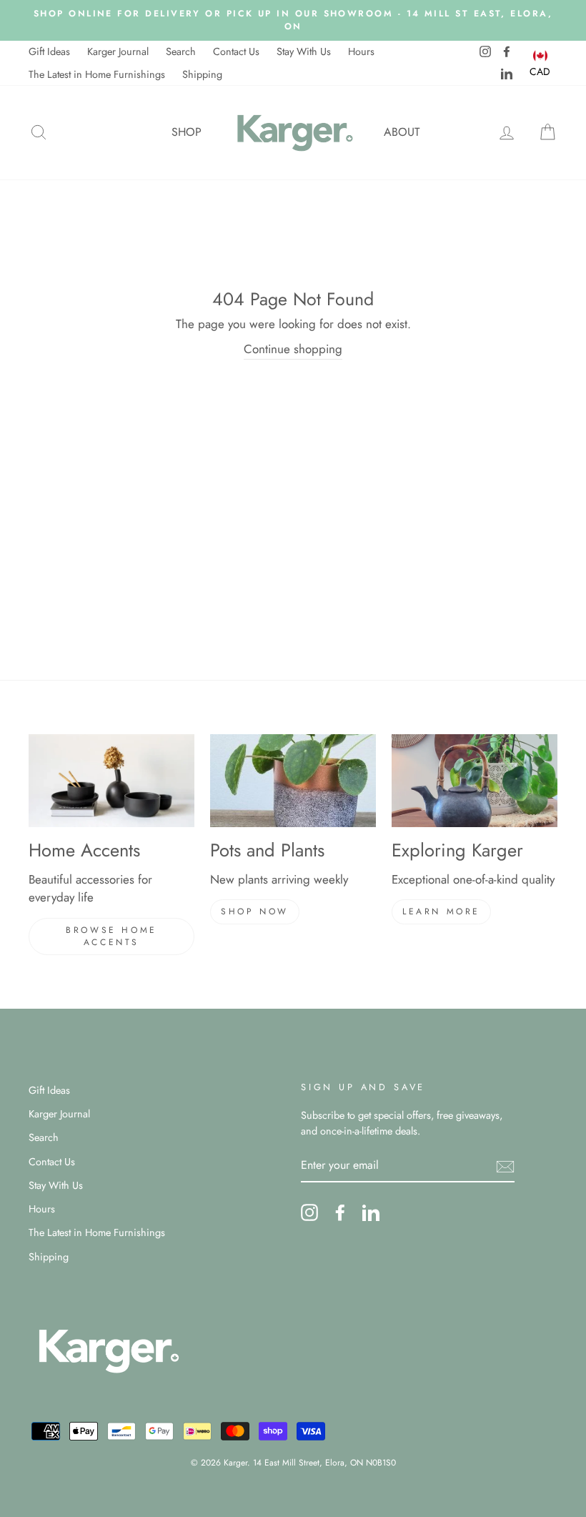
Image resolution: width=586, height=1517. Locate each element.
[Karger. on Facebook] (340, 1212)
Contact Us (236, 51)
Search (181, 51)
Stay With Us (304, 51)
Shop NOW (255, 911)
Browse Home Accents (111, 936)
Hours (361, 51)
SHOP (187, 132)
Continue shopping (293, 348)
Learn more (441, 911)
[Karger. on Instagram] (309, 1212)
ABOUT (401, 132)
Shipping (202, 74)
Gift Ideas (49, 51)
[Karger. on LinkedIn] (370, 1212)
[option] (293, 20)
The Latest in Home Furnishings (97, 74)
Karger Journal (118, 51)
